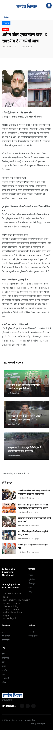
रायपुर (31, 575)
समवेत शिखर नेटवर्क (9, 46)
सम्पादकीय (5, 640)
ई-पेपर (6, 17)
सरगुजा (31, 591)
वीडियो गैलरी (33, 636)
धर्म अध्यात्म (6, 636)
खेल (3, 674)
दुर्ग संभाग (32, 579)
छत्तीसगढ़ (6, 23)
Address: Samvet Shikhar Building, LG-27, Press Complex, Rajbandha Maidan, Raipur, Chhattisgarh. (12, 611)
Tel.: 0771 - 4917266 (12, 593)
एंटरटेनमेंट (6, 678)
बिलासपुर (32, 583)
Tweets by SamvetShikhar (15, 473)
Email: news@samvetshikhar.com (16, 598)
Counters (7, 699)
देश (3, 662)
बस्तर (30, 587)
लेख (3, 632)
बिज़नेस (4, 670)
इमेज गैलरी (32, 632)
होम (3, 654)
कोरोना (4, 682)
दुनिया (4, 666)
